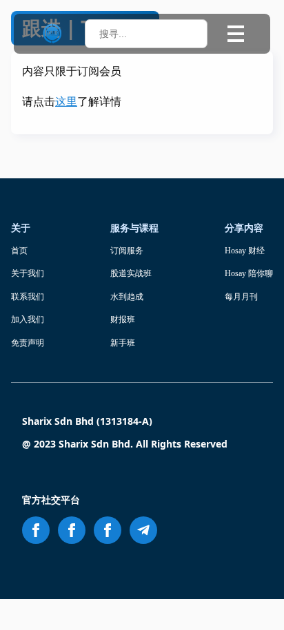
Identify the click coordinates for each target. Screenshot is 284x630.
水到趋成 (126, 297)
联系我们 (27, 297)
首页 (19, 250)
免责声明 (27, 343)
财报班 (122, 319)
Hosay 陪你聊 (249, 273)
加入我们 (27, 319)
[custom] (143, 530)
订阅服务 (126, 250)
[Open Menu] (235, 33)
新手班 (122, 343)
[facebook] (36, 530)
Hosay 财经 (245, 250)
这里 (66, 101)
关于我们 (27, 273)
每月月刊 (241, 297)
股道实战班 (131, 273)
